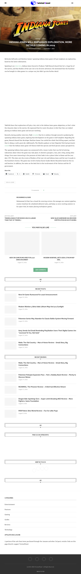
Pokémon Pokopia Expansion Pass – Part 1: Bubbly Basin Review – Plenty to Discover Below (47, 376)
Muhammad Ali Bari (34, 48)
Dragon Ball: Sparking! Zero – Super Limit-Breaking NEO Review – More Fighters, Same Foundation (45, 400)
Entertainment (10, 504)
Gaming (7, 514)
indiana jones (10, 182)
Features (8, 509)
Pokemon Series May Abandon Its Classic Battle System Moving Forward (46, 319)
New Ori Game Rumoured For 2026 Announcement (37, 295)
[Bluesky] (51, 559)
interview (18, 66)
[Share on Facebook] (46, 190)
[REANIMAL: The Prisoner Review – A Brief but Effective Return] (10, 390)
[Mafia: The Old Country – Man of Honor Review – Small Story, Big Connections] (10, 345)
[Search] (75, 3)
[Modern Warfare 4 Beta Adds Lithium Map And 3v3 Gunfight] (58, 243)
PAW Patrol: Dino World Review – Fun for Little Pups (38, 411)
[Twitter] (37, 559)
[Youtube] (44, 559)
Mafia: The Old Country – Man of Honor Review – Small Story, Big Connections (43, 344)
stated (7, 146)
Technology (8, 530)
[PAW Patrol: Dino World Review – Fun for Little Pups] (10, 414)
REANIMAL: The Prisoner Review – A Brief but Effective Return (42, 387)
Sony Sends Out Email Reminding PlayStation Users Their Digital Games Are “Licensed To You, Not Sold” (47, 332)
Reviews (7, 525)
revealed (35, 135)
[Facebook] (30, 559)
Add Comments (40, 270)
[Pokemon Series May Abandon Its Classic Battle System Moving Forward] (10, 322)
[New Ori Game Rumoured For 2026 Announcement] (22, 243)
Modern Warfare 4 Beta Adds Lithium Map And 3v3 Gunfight (41, 307)
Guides (7, 520)
